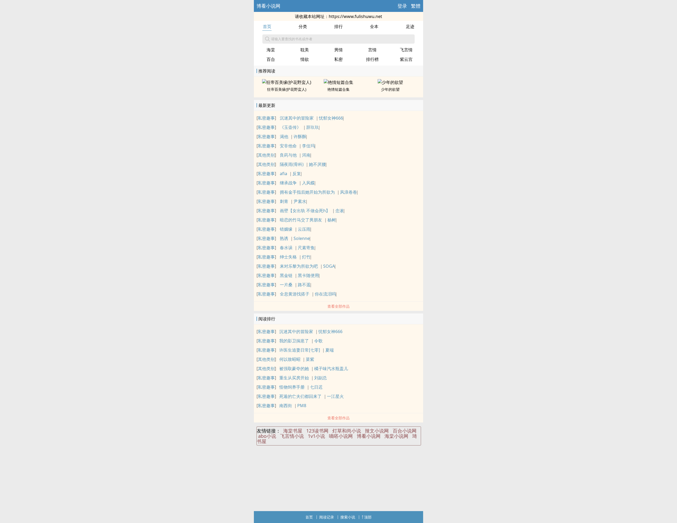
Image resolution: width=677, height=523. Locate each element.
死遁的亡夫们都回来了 (300, 396)
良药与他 (288, 155)
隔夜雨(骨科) (292, 164)
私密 (338, 59)
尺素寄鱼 (306, 248)
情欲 (304, 59)
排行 (338, 26)
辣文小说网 (377, 431)
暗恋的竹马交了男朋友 (301, 220)
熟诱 (284, 238)
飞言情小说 (292, 436)
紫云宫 (406, 59)
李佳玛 (308, 146)
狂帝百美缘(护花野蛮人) (286, 89)
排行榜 (372, 59)
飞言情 (406, 50)
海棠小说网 (396, 436)
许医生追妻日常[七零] (299, 350)
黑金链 (286, 275)
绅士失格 (288, 257)
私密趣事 (266, 118)
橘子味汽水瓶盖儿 (331, 368)
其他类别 (266, 155)
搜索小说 (347, 517)
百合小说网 (405, 431)
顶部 (368, 517)
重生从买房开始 (294, 378)
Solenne (302, 238)
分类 (303, 26)
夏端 (329, 350)
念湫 (339, 210)
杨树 (331, 220)
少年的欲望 (390, 89)
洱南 (306, 155)
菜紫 (310, 359)
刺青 (284, 201)
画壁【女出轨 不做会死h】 (305, 210)
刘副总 (320, 378)
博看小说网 (268, 6)
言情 (372, 50)
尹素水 (300, 201)
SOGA (329, 266)
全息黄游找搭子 (294, 294)
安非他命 (288, 146)
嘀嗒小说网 (341, 436)
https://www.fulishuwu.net (355, 16)
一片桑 (286, 285)
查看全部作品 (338, 306)
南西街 (285, 405)
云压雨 (304, 229)
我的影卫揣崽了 (294, 341)
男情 (338, 50)
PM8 (301, 405)
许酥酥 (300, 136)
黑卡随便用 (308, 275)
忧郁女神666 (331, 118)
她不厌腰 (317, 164)
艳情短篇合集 (338, 89)
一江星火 (335, 396)
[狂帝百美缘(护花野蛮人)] (286, 82)
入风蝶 (308, 183)
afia (283, 173)
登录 (402, 6)
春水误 (286, 248)
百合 (271, 59)
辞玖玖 (312, 127)
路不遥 (304, 285)
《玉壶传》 (290, 127)
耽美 (304, 50)
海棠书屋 (292, 431)
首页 (267, 26)
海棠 (271, 50)
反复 (296, 173)
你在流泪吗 (325, 294)
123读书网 (317, 431)
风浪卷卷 (348, 192)
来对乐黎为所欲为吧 (299, 266)
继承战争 (288, 183)
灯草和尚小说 (346, 431)
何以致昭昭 (289, 359)
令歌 (318, 341)
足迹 (410, 26)
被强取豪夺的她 (294, 368)
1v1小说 (316, 436)
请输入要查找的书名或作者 (291, 39)
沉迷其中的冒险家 (297, 118)
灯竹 (306, 257)
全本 (374, 26)
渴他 (284, 136)
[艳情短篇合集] (338, 82)
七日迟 (316, 387)
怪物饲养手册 (292, 387)
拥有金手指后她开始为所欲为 (307, 192)
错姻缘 (286, 229)
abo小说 (267, 436)
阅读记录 (326, 517)
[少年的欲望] (390, 82)
